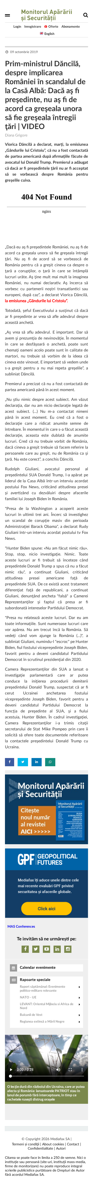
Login (17, 26)
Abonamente (71, 26)
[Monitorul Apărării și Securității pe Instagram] (67, 949)
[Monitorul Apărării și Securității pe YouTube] (46, 949)
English (49, 34)
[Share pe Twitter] (23, 762)
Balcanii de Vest (31, 1015)
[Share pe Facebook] (9, 762)
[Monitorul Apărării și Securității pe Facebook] (25, 949)
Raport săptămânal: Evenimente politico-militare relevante (42, 988)
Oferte (53, 26)
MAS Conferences (21, 926)
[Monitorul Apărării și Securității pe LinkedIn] (57, 949)
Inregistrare (32, 26)
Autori (60, 1148)
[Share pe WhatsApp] (50, 762)
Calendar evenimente (38, 968)
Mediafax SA (60, 1139)
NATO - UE (28, 997)
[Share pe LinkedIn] (36, 762)
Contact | (74, 1144)
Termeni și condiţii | (26, 1144)
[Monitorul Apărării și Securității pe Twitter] (35, 949)
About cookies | (54, 1144)
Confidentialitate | (41, 1148)
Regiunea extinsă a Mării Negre (42, 1021)
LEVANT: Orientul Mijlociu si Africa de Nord (46, 1006)
